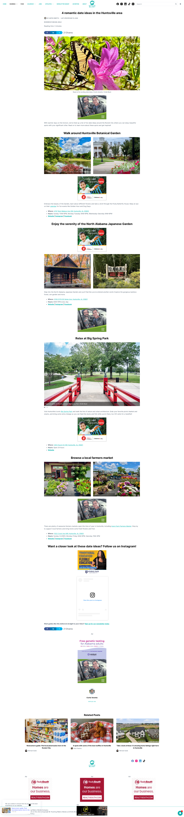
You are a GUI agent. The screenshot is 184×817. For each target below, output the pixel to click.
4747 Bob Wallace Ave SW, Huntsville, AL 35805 (71, 211)
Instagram (59, 216)
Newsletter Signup (63, 4)
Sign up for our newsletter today (97, 624)
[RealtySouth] (40, 790)
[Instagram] (121, 4)
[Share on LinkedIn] (53, 32)
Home (4, 4)
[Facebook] (118, 4)
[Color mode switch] (180, 4)
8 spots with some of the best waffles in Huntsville (92, 746)
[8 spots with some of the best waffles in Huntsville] (92, 731)
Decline (18, 810)
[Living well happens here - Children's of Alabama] (92, 188)
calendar (53, 206)
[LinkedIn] (125, 4)
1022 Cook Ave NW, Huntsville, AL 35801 (69, 533)
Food (22, 4)
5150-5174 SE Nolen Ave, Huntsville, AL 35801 (71, 299)
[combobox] (154, 4)
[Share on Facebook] (47, 32)
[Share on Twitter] (59, 32)
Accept (9, 810)
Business (12, 4)
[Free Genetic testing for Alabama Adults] (92, 647)
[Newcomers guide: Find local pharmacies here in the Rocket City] (46, 731)
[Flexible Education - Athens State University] (92, 562)
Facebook (68, 216)
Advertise (76, 4)
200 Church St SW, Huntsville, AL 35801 (68, 445)
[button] (138, 374)
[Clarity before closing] (92, 811)
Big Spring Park (66, 411)
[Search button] (176, 4)
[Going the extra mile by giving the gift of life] (92, 107)
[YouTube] (133, 4)
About (85, 4)
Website (51, 216)
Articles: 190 (92, 701)
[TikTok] (129, 4)
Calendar (30, 4)
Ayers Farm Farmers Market (121, 526)
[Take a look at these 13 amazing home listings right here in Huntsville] (137, 731)
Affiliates (48, 4)
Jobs (40, 4)
